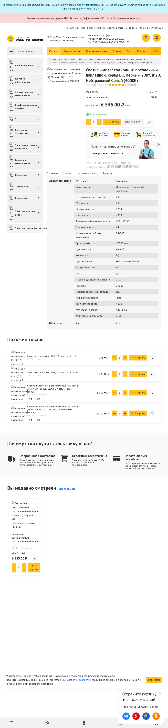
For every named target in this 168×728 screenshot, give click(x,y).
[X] (119, 166)
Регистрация (157, 27)
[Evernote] (123, 166)
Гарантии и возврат (75, 27)
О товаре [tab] (52, 173)
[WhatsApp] (134, 166)
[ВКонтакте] (108, 166)
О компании (131, 27)
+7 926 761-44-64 (101, 42)
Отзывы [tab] (67, 173)
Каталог (53, 51)
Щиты (109, 18)
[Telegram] (137, 166)
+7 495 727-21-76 (120, 42)
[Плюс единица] (99, 122)
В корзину (113, 121)
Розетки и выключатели (127, 18)
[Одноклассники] (112, 166)
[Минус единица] (88, 122)
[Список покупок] (146, 38)
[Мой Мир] (116, 166)
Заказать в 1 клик (133, 121)
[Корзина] (157, 38)
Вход (145, 27)
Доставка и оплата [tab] (87, 173)
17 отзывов (130, 84)
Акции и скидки (72, 51)
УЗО (102, 18)
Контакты (142, 51)
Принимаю (154, 679)
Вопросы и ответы (96, 27)
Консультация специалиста (108, 153)
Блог (129, 51)
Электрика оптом (115, 27)
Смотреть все (67, 488)
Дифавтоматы (90, 18)
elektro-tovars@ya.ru (102, 35)
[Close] (159, 692)
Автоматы (75, 18)
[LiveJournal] (127, 166)
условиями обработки (78, 679)
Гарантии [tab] (108, 173)
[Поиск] (157, 51)
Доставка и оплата (96, 51)
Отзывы (117, 51)
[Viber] (130, 166)
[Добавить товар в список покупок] (149, 122)
